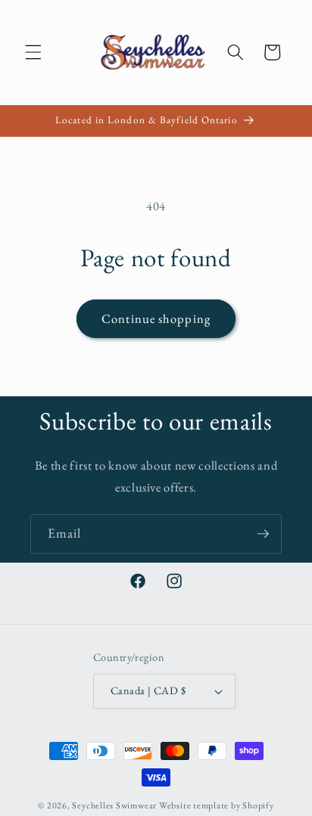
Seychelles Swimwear (114, 805)
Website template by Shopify (216, 805)
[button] (33, 52)
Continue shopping (156, 318)
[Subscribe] (263, 534)
